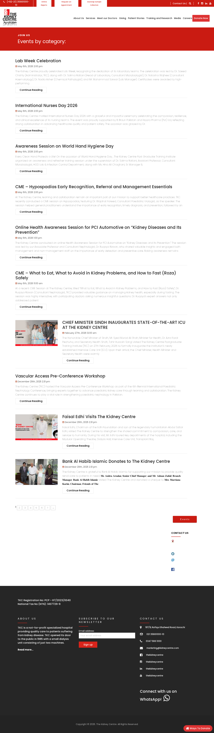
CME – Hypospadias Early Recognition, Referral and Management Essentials (93, 187)
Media (177, 18)
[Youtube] (210, 3)
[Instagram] (202, 3)
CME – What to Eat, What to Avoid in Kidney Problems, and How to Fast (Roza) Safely (95, 275)
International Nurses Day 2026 (46, 105)
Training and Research (159, 18)
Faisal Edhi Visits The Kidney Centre (99, 417)
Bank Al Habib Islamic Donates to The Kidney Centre (116, 461)
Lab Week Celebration (38, 61)
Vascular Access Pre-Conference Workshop (60, 376)
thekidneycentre (154, 654)
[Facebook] (198, 3)
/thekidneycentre (186, 569)
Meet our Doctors (107, 18)
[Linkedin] (206, 3)
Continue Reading (31, 90)
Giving (122, 18)
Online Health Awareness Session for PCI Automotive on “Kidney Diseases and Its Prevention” (98, 230)
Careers (187, 18)
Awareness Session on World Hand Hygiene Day (64, 146)
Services (90, 18)
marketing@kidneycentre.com (162, 648)
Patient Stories (136, 18)
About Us (78, 18)
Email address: (86, 630)
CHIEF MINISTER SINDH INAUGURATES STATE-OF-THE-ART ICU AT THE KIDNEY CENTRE (123, 325)
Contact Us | (180, 3)
